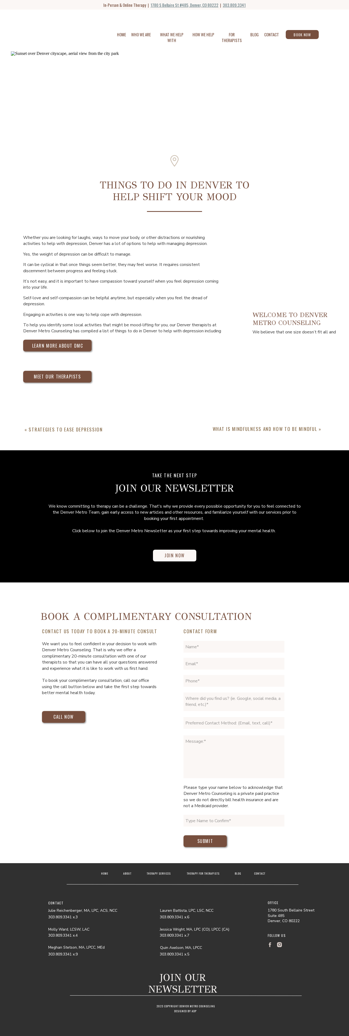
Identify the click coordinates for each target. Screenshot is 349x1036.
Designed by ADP (185, 1011)
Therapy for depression (95, 753)
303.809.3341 (234, 5)
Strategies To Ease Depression (66, 429)
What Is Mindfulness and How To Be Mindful (265, 428)
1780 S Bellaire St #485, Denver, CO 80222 (184, 5)
